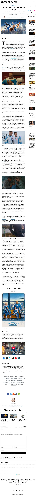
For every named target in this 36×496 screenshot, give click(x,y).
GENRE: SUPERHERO (14, 378)
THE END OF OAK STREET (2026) (32, 71)
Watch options (3, 363)
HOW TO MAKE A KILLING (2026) (22, 420)
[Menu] (34, 2)
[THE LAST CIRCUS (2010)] (32, 139)
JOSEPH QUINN (21, 378)
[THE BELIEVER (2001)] (32, 58)
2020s (5, 376)
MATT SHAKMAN (5, 382)
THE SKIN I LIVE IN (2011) (31, 126)
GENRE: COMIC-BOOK (6, 378)
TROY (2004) (31, 85)
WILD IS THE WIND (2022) (12, 420)
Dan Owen (13, 403)
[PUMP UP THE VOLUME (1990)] (32, 21)
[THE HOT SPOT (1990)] (32, 108)
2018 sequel (13, 219)
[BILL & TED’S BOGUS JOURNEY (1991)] (32, 94)
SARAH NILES (20, 384)
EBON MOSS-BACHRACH (19, 376)
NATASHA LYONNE (12, 382)
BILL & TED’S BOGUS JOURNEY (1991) (32, 98)
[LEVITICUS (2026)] (32, 33)
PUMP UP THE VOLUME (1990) (31, 24)
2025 (8, 376)
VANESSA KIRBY (13, 386)
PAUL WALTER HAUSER (20, 382)
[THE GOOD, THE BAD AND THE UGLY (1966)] (32, 45)
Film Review (13, 5)
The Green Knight (21, 258)
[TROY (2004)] (32, 82)
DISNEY (12, 376)
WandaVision (4, 161)
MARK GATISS (14, 380)
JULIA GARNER (8, 380)
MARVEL (19, 380)
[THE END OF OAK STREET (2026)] (32, 68)
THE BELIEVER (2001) (31, 61)
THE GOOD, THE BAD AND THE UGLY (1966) (31, 47)
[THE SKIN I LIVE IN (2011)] (32, 123)
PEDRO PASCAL (7, 384)
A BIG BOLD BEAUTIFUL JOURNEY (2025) (4, 420)
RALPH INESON (13, 384)
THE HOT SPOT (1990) (31, 111)
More (22, 406)
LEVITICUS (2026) (32, 36)
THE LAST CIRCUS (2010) (32, 141)
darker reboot (11, 48)
